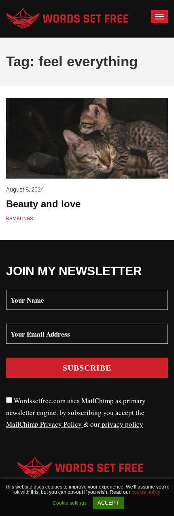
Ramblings (19, 218)
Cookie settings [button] (70, 503)
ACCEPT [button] (108, 503)
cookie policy (146, 492)
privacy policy (121, 424)
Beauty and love (43, 203)
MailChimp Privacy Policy (44, 424)
